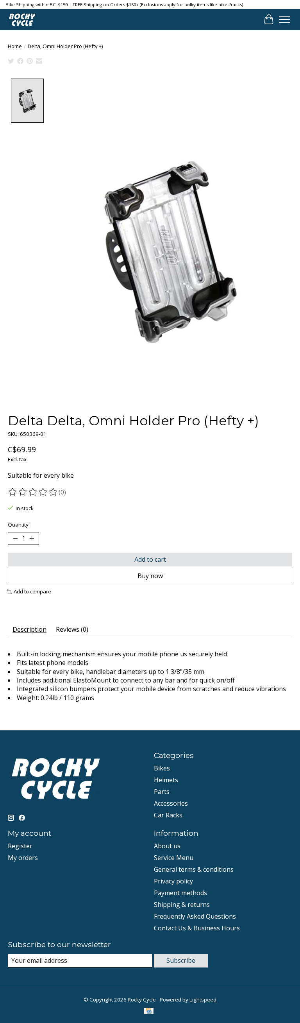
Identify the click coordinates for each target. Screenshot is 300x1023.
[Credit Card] (149, 1012)
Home (15, 46)
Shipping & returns (182, 904)
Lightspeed (202, 999)
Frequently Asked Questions (195, 916)
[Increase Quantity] (32, 538)
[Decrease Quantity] (15, 538)
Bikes (162, 768)
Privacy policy (173, 881)
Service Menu (173, 857)
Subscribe (180, 960)
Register (20, 846)
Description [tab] (29, 629)
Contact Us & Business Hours (197, 928)
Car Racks (168, 815)
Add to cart (150, 559)
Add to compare (32, 591)
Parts (162, 791)
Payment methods (180, 893)
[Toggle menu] (284, 19)
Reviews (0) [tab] (72, 629)
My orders (23, 857)
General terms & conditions (194, 869)
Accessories (171, 803)
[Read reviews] (33, 492)
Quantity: (19, 524)
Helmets (166, 780)
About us (167, 846)
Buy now (150, 576)
